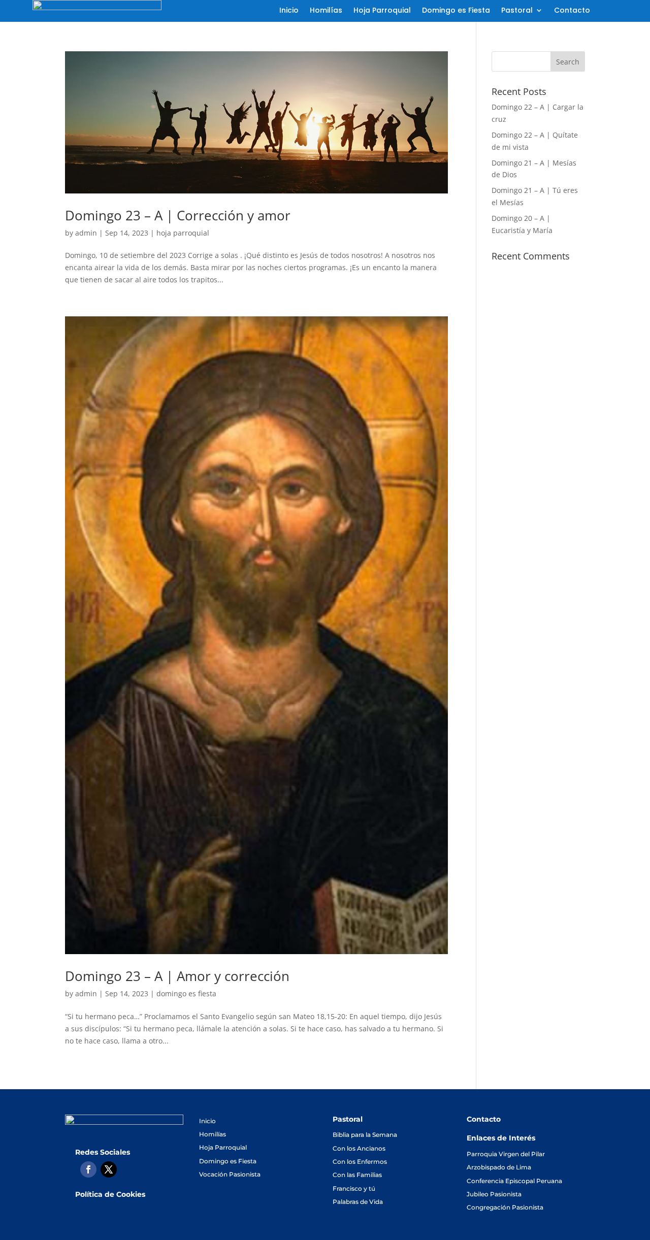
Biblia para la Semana (365, 1134)
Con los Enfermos (360, 1161)
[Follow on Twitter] (109, 1169)
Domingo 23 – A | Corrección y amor (177, 215)
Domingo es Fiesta (456, 11)
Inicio (289, 11)
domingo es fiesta (186, 993)
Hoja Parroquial (382, 11)
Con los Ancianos (359, 1148)
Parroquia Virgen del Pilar (506, 1154)
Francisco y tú (354, 1188)
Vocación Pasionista (230, 1174)
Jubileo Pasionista (494, 1194)
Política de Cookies (110, 1194)
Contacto (572, 11)
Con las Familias (357, 1175)
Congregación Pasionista (505, 1207)
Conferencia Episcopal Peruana (514, 1181)
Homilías (326, 11)
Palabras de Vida (358, 1201)
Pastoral (517, 11)
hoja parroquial (182, 233)
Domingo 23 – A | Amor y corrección (177, 976)
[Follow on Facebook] (88, 1169)
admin (86, 233)
